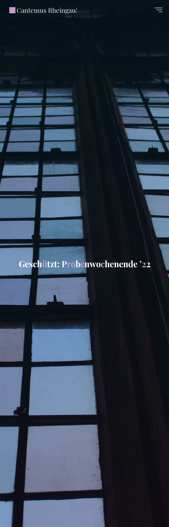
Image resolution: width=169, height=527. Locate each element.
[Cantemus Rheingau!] (43, 10)
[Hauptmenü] (158, 10)
